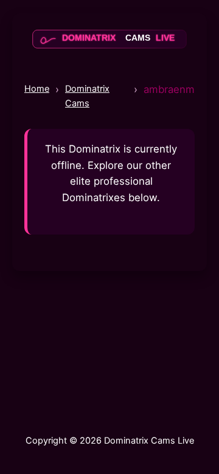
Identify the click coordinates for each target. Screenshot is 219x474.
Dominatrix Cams (87, 96)
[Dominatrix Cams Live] (109, 49)
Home (36, 88)
